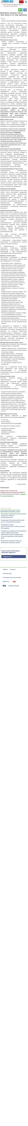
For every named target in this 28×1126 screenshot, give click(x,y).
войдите (23, 494)
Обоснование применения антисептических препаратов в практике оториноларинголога (13, 515)
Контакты (13, 569)
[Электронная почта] (19, 11)
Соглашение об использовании (10, 6)
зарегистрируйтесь (8, 496)
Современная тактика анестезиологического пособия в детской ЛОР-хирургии (13, 526)
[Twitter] (22, 11)
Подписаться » (7, 556)
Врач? (21, 2)
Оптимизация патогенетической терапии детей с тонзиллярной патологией (12, 521)
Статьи (3, 18)
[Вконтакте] (25, 11)
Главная (5, 569)
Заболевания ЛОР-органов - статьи (10, 511)
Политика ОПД (7, 573)
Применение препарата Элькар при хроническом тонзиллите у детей (11, 541)
